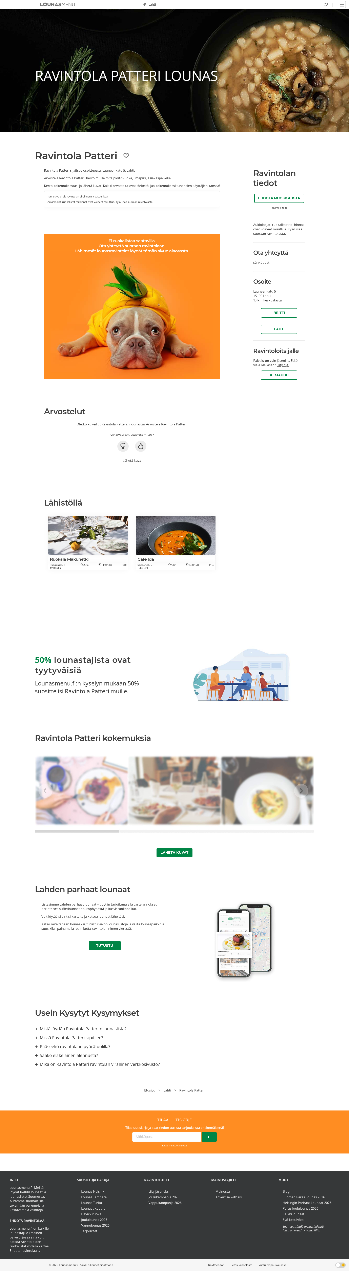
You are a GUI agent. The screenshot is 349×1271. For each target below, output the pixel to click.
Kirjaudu (279, 375)
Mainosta (222, 1191)
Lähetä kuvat (174, 852)
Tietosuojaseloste (178, 1145)
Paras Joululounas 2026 (300, 1208)
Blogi (286, 1191)
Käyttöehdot (216, 1265)
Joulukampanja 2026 (163, 1197)
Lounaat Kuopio (93, 1208)
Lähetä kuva (132, 460)
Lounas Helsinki (93, 1191)
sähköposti (261, 262)
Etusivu (149, 1090)
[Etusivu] (57, 4)
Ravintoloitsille (279, 207)
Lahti (279, 329)
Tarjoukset (89, 1231)
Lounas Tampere (94, 1197)
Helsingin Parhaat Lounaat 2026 (307, 1203)
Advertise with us (228, 1197)
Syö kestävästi (293, 1219)
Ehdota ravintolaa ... (25, 1250)
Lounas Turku (91, 1203)
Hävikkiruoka (91, 1214)
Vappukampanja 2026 (165, 1203)
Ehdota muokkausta (279, 198)
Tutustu (104, 946)
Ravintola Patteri (192, 1090)
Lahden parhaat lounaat (78, 904)
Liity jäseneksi (158, 1191)
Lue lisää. (102, 196)
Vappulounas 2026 (95, 1225)
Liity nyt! (283, 365)
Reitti (279, 313)
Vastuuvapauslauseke (273, 1265)
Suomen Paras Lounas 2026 (304, 1197)
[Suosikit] (326, 5)
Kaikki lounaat (293, 1214)
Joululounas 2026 (94, 1219)
